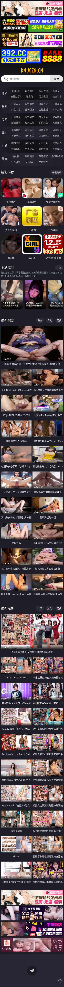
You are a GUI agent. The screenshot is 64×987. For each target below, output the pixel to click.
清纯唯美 (29, 135)
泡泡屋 (29, 161)
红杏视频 (16, 161)
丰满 (40, 608)
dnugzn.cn (32, 70)
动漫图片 (57, 130)
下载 (59, 267)
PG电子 (16, 90)
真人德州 (29, 90)
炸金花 (29, 96)
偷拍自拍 (29, 117)
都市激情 (16, 143)
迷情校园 (16, 148)
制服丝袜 (16, 122)
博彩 (4, 93)
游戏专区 (57, 90)
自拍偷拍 (29, 103)
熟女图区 (43, 135)
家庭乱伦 (29, 143)
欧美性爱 (57, 117)
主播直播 (43, 109)
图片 (4, 132)
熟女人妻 (16, 109)
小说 (4, 145)
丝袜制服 (29, 109)
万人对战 (43, 90)
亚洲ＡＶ (16, 103)
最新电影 (7, 608)
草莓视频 (43, 156)
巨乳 (49, 320)
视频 (4, 106)
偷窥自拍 (16, 130)
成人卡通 (43, 117)
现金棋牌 (43, 96)
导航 (4, 158)
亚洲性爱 (16, 117)
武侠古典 (57, 143)
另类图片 (57, 135)
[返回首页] (59, 980)
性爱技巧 (57, 148)
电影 (4, 119)
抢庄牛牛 (57, 96)
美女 (40, 320)
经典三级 (29, 122)
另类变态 (57, 122)
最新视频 (7, 320)
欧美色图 (43, 130)
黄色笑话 (43, 148)
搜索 (56, 78)
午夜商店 (29, 156)
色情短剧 (43, 161)
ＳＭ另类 (57, 109)
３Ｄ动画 (57, 103)
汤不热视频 (57, 156)
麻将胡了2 (16, 96)
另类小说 (29, 148)
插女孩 (15, 156)
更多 (59, 320)
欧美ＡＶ (43, 103)
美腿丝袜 (16, 135)
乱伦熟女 (43, 122)
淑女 (49, 608)
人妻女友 (43, 143)
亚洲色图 (29, 130)
